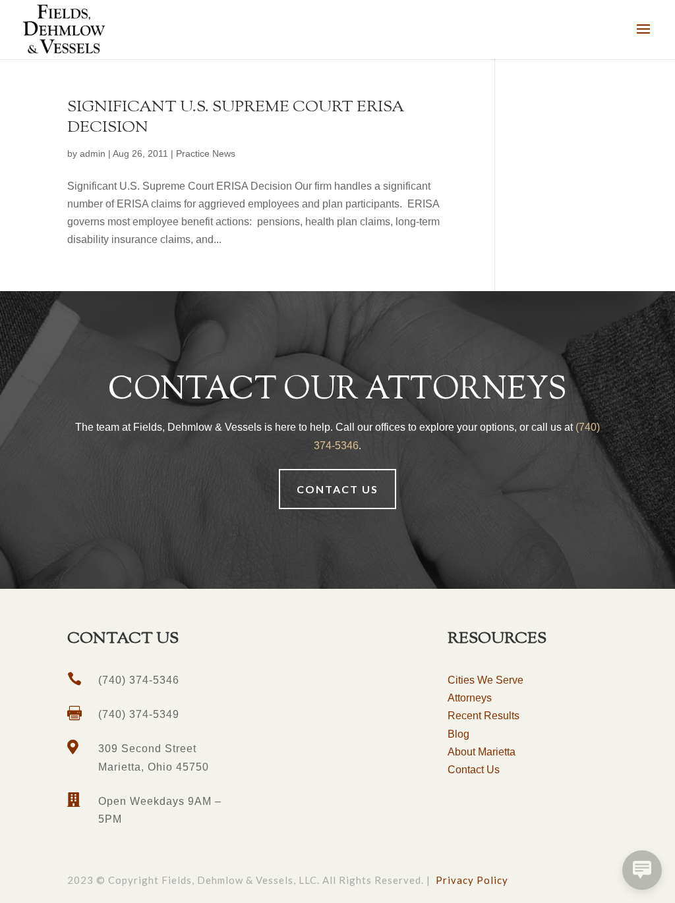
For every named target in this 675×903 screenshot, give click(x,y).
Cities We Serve (485, 680)
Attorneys (470, 697)
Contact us (337, 489)
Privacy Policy (472, 880)
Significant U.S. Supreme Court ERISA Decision (235, 117)
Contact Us (474, 769)
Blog (458, 734)
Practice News (205, 153)
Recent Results (483, 715)
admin (92, 153)
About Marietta (481, 751)
